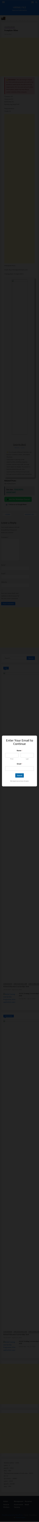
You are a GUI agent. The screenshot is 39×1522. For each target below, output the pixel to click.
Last (27, 759)
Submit (19, 775)
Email (19, 764)
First (11, 759)
